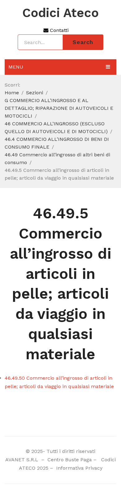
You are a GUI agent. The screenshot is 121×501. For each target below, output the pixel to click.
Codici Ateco (60, 13)
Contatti (58, 30)
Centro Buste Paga (69, 460)
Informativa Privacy (78, 468)
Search (83, 42)
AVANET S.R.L (22, 460)
